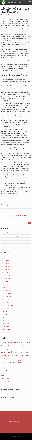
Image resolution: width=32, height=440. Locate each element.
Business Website (6, 281)
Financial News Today (7, 305)
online (2, 360)
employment (27, 349)
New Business (5, 317)
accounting (4, 342)
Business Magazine (6, 260)
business (5, 205)
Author (20, 15)
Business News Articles (7, 266)
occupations (27, 358)
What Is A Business (6, 329)
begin (25, 342)
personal (15, 360)
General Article (5, 311)
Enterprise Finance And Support (10, 212)
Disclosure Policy (5, 381)
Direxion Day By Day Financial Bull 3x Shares (13, 242)
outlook (6, 360)
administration (12, 342)
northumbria (21, 358)
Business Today (5, 275)
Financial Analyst (5, 290)
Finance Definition (6, 233)
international (21, 355)
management (4, 358)
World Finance (5, 332)
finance (14, 205)
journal (28, 355)
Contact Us (4, 375)
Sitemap (3, 384)
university (4, 364)
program (20, 360)
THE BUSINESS (5, 326)
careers (18, 346)
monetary (11, 358)
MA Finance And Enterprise (22, 215)
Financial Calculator (6, 293)
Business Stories (5, 272)
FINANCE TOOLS (5, 287)
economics (21, 349)
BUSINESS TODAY (6, 278)
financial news (5, 302)
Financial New (5, 299)
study (18, 362)
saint (7, 362)
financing (27, 352)
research (3, 362)
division (10, 205)
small (13, 362)
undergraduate (23, 362)
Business (3, 257)
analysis (18, 342)
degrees (8, 349)
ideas (9, 355)
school (9, 362)
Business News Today (7, 269)
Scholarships (4, 239)
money (16, 358)
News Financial (5, 323)
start (16, 362)
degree (3, 349)
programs (25, 360)
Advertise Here (5, 378)
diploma (12, 349)
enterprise (5, 352)
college (23, 346)
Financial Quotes (5, 308)
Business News (5, 263)
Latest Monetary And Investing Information (12, 236)
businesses (13, 346)
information (14, 355)
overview (10, 360)
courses (27, 346)
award (22, 342)
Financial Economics (6, 296)
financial (22, 352)
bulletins (29, 342)
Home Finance (5, 314)
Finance (5, 202)
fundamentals (4, 355)
